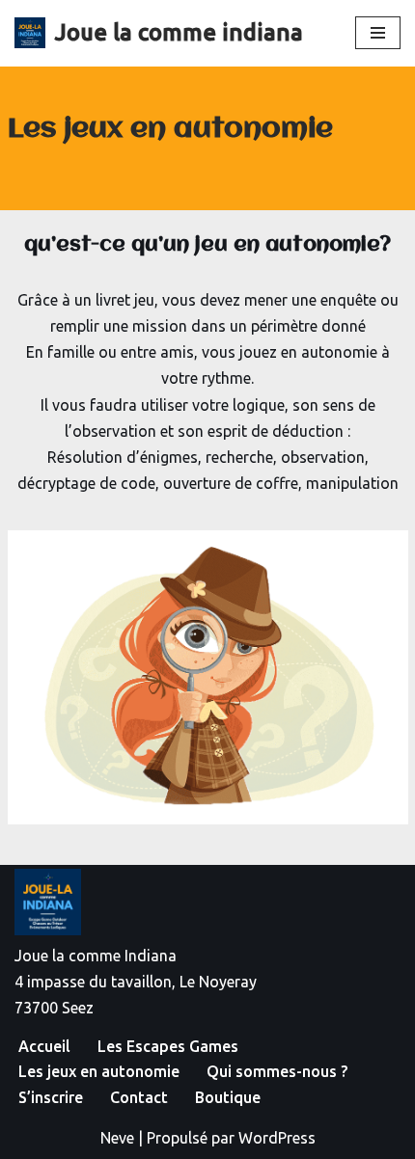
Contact (139, 1097)
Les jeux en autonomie (99, 1071)
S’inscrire (50, 1097)
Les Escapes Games (167, 1046)
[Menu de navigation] (378, 32)
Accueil (44, 1046)
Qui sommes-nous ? (277, 1071)
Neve (117, 1137)
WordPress (277, 1137)
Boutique (228, 1097)
